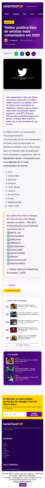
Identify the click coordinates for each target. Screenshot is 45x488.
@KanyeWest (17, 236)
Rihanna (10, 116)
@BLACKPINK (17, 253)
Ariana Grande (15, 202)
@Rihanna (15, 243)
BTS (10, 172)
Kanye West (13, 176)
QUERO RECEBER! (34, 414)
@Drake (14, 256)
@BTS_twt (15, 232)
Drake (11, 198)
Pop (24, 14)
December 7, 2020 (16, 273)
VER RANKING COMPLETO (22, 345)
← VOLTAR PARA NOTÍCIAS (12, 290)
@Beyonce (15, 239)
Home (7, 14)
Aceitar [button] (22, 485)
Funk (32, 14)
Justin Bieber (14, 187)
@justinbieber (17, 246)
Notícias (16, 14)
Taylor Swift (13, 206)
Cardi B (30, 119)
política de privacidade (22, 481)
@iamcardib (16, 249)
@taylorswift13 (17, 263)
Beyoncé (30, 113)
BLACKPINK (14, 194)
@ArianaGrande (18, 260)
